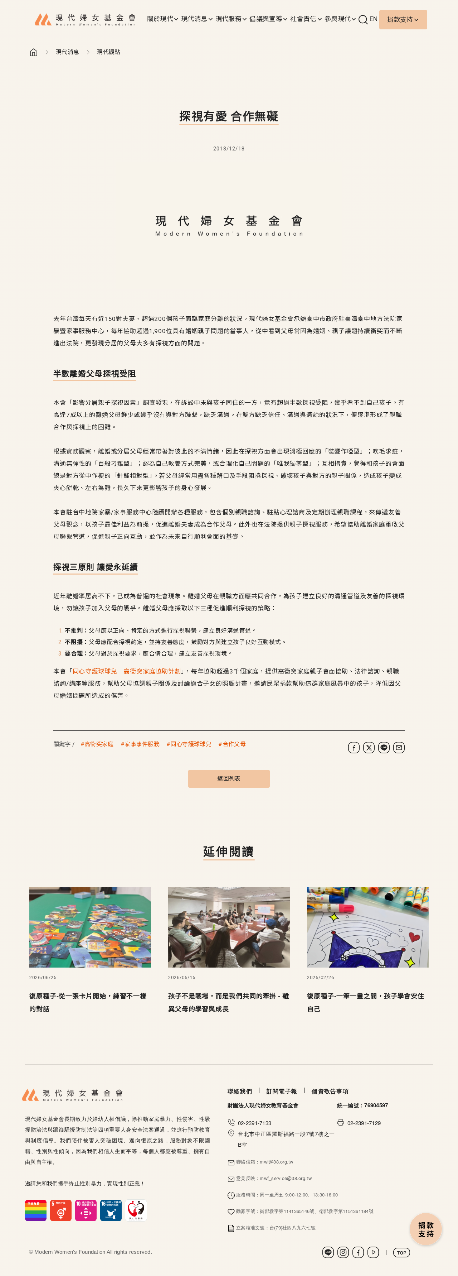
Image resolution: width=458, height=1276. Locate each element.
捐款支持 (400, 19)
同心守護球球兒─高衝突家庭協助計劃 (127, 671)
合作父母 (234, 744)
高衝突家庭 (99, 744)
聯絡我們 (240, 1091)
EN (374, 19)
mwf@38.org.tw (276, 1161)
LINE (328, 1252)
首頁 (33, 52)
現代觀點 (108, 52)
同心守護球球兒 (191, 744)
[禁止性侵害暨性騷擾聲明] (86, 1209)
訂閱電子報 (282, 1091)
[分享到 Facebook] (354, 747)
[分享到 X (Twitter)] (369, 747)
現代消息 (194, 19)
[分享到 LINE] (384, 747)
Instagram (343, 1252)
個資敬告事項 (330, 1091)
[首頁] (85, 19)
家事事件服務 (142, 744)
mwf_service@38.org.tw (285, 1178)
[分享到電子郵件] (399, 747)
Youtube (373, 1252)
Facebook (358, 1252)
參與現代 (338, 19)
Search (363, 19)
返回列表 (228, 778)
